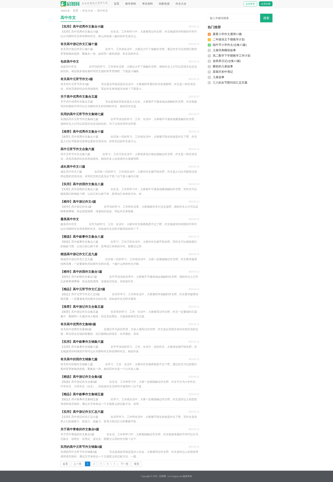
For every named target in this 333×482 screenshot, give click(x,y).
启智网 (162, 476)
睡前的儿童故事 (223, 66)
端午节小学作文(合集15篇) (230, 44)
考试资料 (147, 3)
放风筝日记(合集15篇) (227, 61)
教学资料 (130, 3)
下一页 (124, 464)
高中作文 (102, 10)
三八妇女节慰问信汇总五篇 (230, 82)
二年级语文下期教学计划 (229, 39)
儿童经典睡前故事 (224, 50)
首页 (116, 3)
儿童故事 (218, 77)
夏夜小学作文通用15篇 (227, 34)
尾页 (136, 464)
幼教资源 (164, 3)
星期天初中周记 (223, 71)
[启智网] (70, 4)
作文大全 (181, 3)
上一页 (77, 464)
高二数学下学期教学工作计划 (231, 55)
